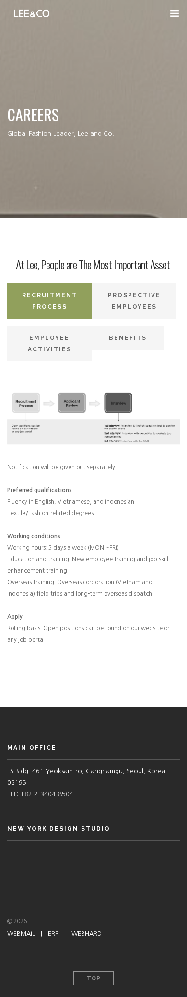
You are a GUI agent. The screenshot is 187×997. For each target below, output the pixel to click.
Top (94, 978)
